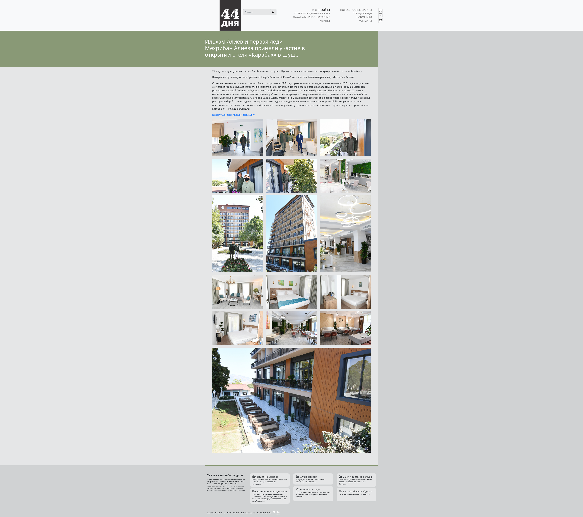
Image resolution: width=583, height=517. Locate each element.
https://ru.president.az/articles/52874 (233, 114)
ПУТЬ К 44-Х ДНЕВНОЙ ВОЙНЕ (312, 13)
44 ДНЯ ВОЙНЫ (321, 10)
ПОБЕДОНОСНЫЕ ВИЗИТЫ (356, 10)
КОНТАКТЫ (365, 20)
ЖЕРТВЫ (325, 20)
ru (380, 19)
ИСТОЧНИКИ (364, 17)
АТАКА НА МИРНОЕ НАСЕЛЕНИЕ (311, 17)
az (380, 15)
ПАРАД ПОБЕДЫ (362, 13)
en (380, 11)
